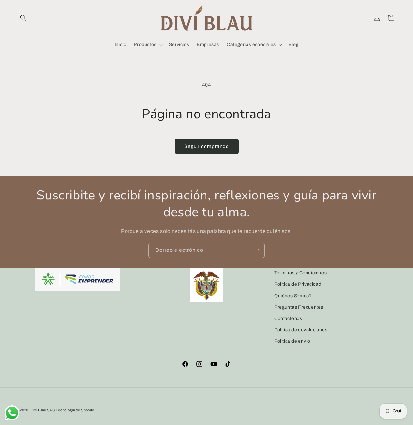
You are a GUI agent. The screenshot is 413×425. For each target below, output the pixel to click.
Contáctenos (288, 318)
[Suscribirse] (257, 250)
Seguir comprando (206, 146)
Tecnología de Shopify (75, 410)
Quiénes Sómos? (293, 295)
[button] (23, 18)
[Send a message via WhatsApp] (12, 413)
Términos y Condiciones (300, 273)
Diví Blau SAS (43, 410)
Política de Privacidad (297, 284)
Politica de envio (292, 341)
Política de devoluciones (300, 329)
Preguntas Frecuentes (298, 307)
